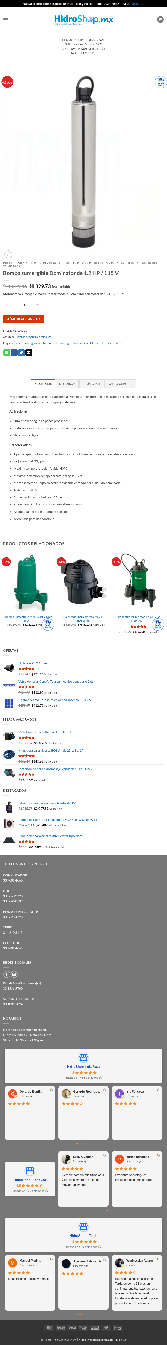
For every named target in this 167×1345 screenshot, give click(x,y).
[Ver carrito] (160, 19)
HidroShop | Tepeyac (30, 1180)
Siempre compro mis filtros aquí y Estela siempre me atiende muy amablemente (83, 1179)
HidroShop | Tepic (83, 1236)
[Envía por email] (28, 352)
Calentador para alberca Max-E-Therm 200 (83, 618)
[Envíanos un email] (14, 974)
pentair (117, 343)
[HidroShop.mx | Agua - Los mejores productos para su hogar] (83, 19)
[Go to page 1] (80, 1144)
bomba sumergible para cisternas (92, 343)
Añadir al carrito (23, 319)
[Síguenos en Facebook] (6, 974)
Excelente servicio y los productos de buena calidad (133, 1177)
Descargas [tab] (67, 383)
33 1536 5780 (13, 988)
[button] (5, 19)
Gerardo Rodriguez (87, 1091)
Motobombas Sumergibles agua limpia (94, 263)
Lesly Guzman (83, 1156)
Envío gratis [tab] (92, 383)
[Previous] (3, 596)
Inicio (7, 263)
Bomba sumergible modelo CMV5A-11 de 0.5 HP (138, 618)
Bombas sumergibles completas (34, 336)
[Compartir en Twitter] (21, 352)
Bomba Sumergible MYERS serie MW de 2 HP (28, 618)
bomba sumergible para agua (55, 343)
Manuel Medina (30, 1260)
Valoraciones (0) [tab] (121, 383)
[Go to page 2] (83, 1143)
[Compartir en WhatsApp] (6, 352)
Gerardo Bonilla (31, 1091)
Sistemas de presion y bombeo (39, 263)
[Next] (164, 596)
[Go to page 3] (86, 1143)
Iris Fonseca (135, 1091)
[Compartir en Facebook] (14, 352)
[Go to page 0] (77, 1144)
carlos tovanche (137, 1156)
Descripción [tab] (43, 383)
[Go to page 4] (116, 1210)
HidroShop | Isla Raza (83, 1066)
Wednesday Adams (140, 1260)
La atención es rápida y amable (28, 1278)
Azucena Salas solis (87, 1261)
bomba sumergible (26, 343)
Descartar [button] (138, 4)
